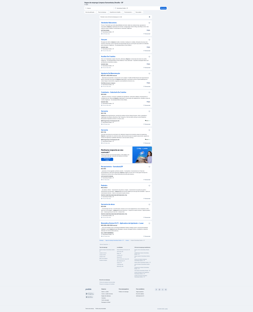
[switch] (150, 17)
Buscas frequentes (104, 244)
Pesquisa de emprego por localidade (106, 284)
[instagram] (159, 289)
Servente (104, 111)
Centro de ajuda (105, 300)
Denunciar (147, 33)
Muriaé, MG (119, 257)
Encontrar (163, 8)
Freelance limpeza (103, 260)
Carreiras (103, 298)
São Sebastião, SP (121, 260)
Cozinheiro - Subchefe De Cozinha (113, 92)
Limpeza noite (102, 256)
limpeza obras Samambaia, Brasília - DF (142, 262)
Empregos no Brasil (105, 302)
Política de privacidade (100, 308)
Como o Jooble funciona (107, 293)
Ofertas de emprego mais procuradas (107, 282)
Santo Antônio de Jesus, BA (123, 259)
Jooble (166, 308)
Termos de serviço (89, 308)
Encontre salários (140, 293)
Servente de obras (108, 204)
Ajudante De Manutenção (110, 73)
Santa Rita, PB (120, 251)
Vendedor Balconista (109, 23)
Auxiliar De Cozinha (108, 56)
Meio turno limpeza (103, 258)
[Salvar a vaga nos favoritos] (149, 23)
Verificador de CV (140, 296)
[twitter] (162, 289)
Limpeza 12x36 (102, 254)
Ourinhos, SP (119, 255)
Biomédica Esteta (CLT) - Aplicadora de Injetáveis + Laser (122, 223)
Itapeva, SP (119, 262)
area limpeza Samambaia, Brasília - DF (142, 270)
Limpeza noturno (102, 252)
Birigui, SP (119, 253)
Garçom (104, 40)
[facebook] (156, 289)
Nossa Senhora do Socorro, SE (123, 249)
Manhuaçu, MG (120, 266)
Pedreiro (104, 185)
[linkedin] (165, 289)
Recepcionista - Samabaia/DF (112, 167)
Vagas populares (140, 291)
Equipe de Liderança (106, 296)
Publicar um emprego (123, 291)
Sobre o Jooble (105, 291)
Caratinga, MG (120, 264)
